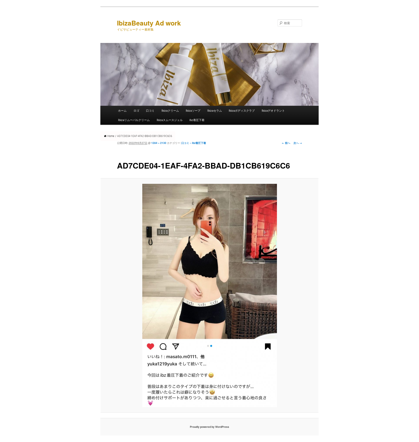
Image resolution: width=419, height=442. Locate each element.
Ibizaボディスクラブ (242, 110)
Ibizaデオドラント (273, 110)
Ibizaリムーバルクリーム (134, 120)
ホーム (122, 110)
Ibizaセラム (214, 110)
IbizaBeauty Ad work (149, 22)
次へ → (298, 143)
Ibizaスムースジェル (170, 120)
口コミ (150, 110)
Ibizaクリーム (170, 110)
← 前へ (286, 143)
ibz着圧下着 (196, 120)
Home (110, 136)
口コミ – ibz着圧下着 (193, 143)
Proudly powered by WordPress (209, 427)
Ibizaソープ (193, 110)
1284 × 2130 (158, 143)
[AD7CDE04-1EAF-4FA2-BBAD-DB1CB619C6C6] (209, 295)
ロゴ (136, 110)
